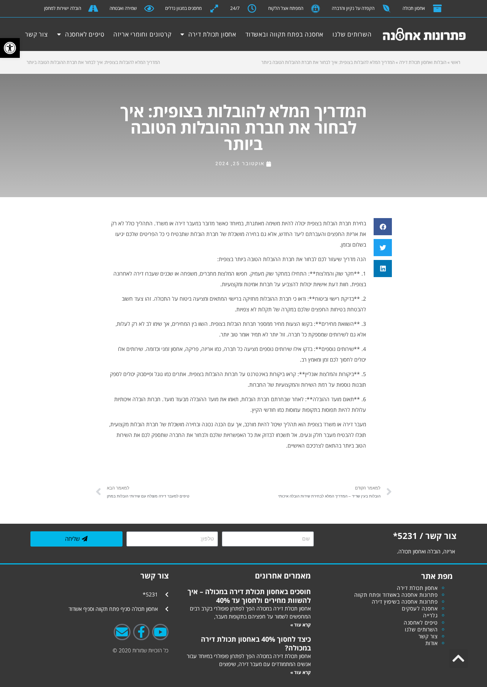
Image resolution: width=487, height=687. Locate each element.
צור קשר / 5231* (425, 535)
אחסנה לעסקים (420, 608)
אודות (431, 643)
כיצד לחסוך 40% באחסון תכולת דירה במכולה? (256, 643)
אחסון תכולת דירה (212, 34)
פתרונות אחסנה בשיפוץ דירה (405, 601)
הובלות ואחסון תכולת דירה (422, 62)
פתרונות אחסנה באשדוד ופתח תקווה (396, 594)
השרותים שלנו (352, 34)
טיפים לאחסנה (85, 34)
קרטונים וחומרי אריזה (142, 34)
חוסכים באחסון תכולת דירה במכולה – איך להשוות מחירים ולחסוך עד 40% (249, 595)
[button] (10, 48)
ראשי (455, 62)
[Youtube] (160, 632)
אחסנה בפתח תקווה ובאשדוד (284, 34)
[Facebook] (141, 632)
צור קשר (36, 34)
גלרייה (430, 615)
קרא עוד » (300, 625)
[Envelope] (122, 632)
